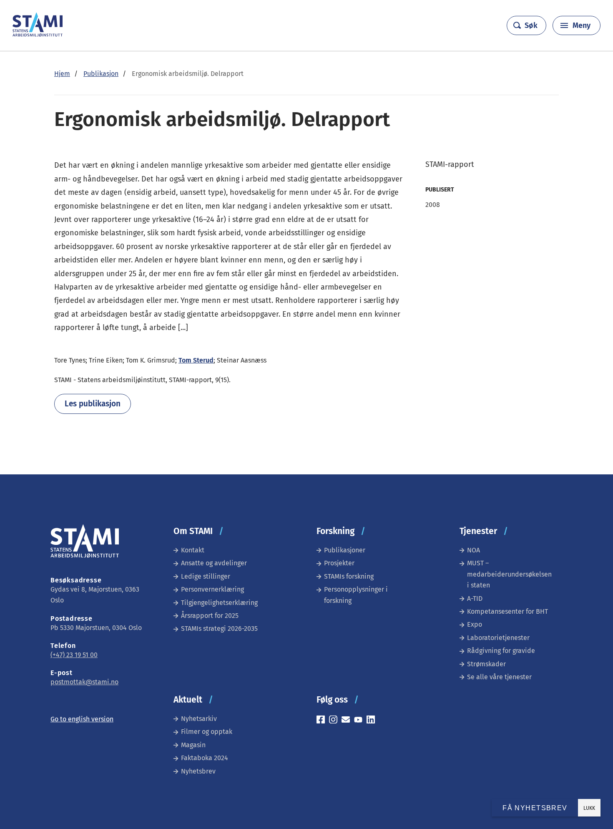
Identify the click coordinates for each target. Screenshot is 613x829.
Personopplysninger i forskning (356, 594)
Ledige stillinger (205, 576)
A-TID (474, 598)
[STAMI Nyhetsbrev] (348, 720)
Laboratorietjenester (498, 638)
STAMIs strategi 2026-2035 (219, 628)
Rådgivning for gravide (501, 651)
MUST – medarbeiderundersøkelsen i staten (509, 574)
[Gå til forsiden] (38, 34)
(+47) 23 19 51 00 (74, 655)
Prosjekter (339, 563)
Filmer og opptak (206, 732)
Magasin (193, 745)
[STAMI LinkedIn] (373, 720)
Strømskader (486, 664)
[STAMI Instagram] (335, 720)
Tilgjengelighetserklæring (219, 603)
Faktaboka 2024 (204, 758)
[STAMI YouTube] (360, 720)
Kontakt (192, 550)
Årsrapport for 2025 (210, 616)
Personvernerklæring (212, 589)
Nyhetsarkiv (199, 719)
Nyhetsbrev (198, 771)
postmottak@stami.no (84, 682)
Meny (581, 25)
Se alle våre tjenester (499, 677)
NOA (473, 550)
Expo (474, 624)
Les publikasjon (93, 403)
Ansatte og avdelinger (214, 563)
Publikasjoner (344, 550)
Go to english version (81, 719)
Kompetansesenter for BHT (507, 611)
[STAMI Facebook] (323, 720)
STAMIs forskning (349, 576)
